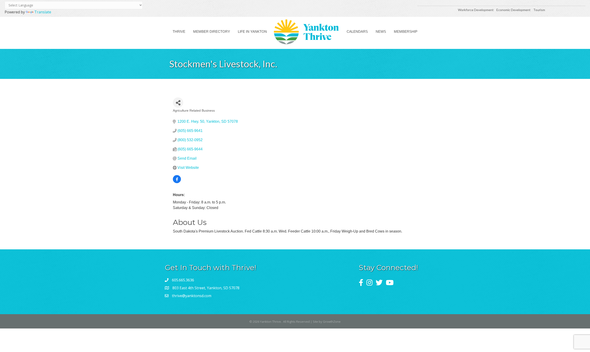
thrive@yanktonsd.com (191, 295)
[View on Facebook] (177, 182)
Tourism (539, 10)
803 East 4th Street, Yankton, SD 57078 (205, 287)
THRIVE (179, 31)
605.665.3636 (183, 280)
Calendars (357, 31)
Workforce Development (476, 10)
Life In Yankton (252, 31)
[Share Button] (178, 102)
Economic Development (513, 10)
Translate (42, 12)
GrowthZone (332, 321)
